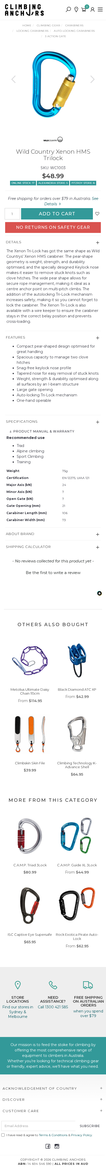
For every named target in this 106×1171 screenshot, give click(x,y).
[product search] (68, 10)
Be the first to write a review (53, 572)
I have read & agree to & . (49, 1135)
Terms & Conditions (53, 1135)
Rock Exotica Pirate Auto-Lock (77, 936)
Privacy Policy (81, 1135)
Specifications (22, 421)
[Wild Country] (53, 138)
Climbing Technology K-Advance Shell (77, 765)
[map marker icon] (76, 9)
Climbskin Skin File (30, 763)
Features (15, 337)
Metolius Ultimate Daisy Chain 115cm (30, 691)
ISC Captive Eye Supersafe (30, 934)
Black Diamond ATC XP (77, 689)
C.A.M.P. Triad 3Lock (30, 865)
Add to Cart (57, 214)
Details (14, 242)
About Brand (20, 534)
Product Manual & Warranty (43, 431)
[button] (53, 572)
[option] (53, 84)
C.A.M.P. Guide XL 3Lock (77, 865)
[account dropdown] (93, 9)
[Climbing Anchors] (26, 9)
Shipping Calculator (28, 547)
